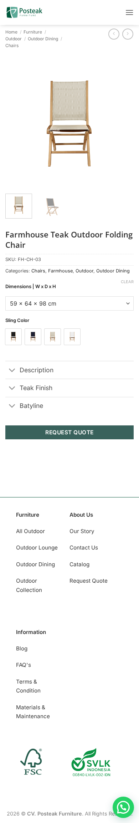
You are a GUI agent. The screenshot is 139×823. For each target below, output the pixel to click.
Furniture (33, 32)
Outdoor (13, 38)
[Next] (122, 124)
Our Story (82, 531)
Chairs (12, 45)
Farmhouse (60, 271)
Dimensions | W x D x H (30, 286)
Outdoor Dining (43, 38)
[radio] (13, 337)
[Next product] (113, 34)
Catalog (79, 564)
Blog (21, 648)
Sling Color (17, 320)
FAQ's (23, 664)
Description (36, 370)
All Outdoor (30, 531)
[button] (129, 12)
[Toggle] (12, 370)
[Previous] (16, 124)
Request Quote (89, 580)
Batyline (31, 405)
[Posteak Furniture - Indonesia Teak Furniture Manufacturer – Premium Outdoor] (32, 12)
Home (11, 32)
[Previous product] (127, 34)
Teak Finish (36, 388)
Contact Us (84, 547)
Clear (127, 281)
